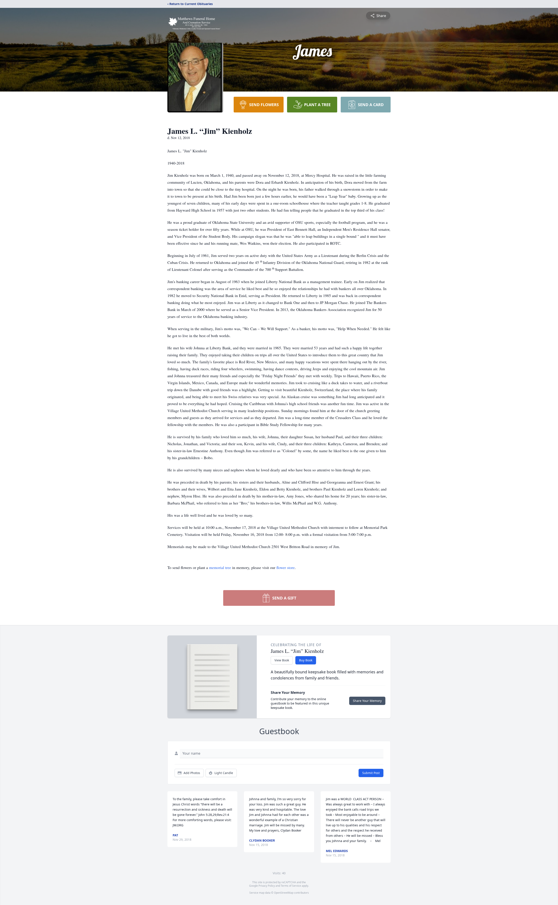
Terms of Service (291, 886)
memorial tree (220, 567)
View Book (281, 660)
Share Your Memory (367, 701)
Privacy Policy (267, 886)
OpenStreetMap (283, 893)
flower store (285, 567)
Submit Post (371, 773)
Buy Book (305, 660)
